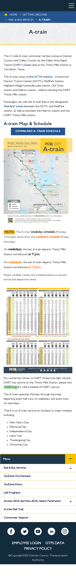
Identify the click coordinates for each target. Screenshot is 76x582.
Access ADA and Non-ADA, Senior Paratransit (32, 501)
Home (13, 15)
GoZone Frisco (13, 484)
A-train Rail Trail (13, 509)
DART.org (10, 387)
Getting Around (35, 15)
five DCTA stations (41, 77)
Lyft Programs (12, 492)
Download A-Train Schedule (38, 131)
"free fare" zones (13, 106)
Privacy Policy (38, 549)
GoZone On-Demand (17, 476)
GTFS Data (55, 543)
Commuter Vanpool (16, 517)
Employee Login (26, 543)
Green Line (30, 65)
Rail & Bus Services (21, 20)
